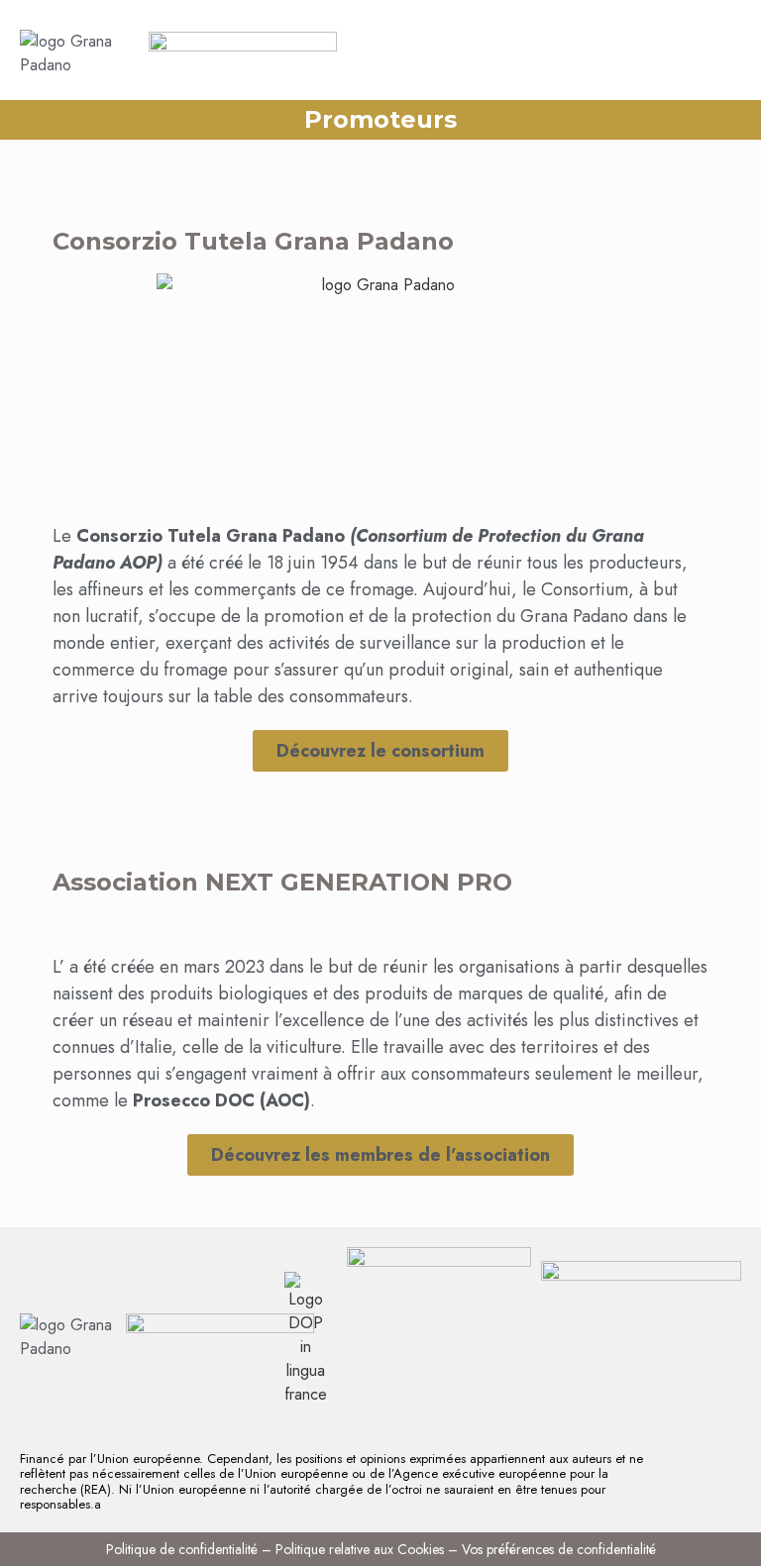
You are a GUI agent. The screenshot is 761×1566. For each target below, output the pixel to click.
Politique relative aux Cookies (359, 1549)
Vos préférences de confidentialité (559, 1549)
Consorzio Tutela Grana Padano (253, 241)
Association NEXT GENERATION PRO (282, 882)
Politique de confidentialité (182, 1549)
